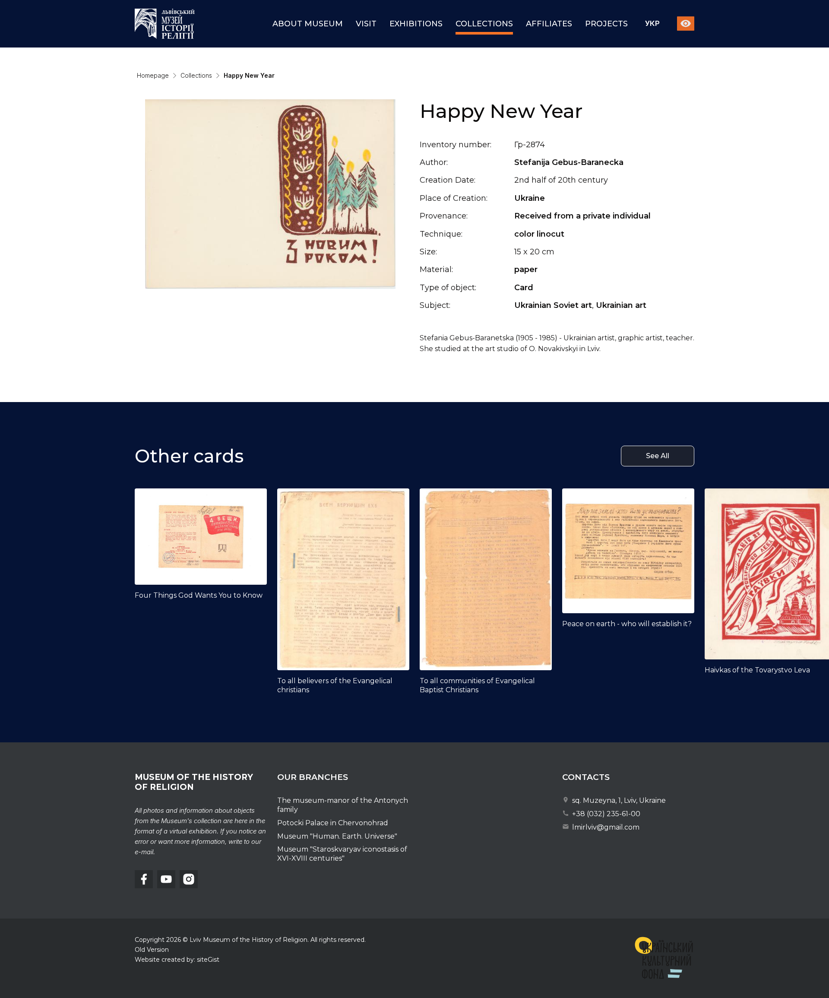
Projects (606, 24)
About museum (307, 24)
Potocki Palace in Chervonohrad (332, 823)
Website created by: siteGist (177, 959)
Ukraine (529, 198)
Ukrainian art (621, 305)
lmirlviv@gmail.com (604, 827)
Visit (366, 24)
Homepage (153, 75)
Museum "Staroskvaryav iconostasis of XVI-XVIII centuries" (342, 853)
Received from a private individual (582, 216)
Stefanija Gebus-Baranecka (568, 162)
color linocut (539, 234)
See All (657, 456)
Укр (652, 24)
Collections (484, 24)
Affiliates (549, 24)
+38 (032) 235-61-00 (605, 814)
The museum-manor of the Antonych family (342, 805)
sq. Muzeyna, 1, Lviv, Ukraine (618, 800)
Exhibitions (416, 24)
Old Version (152, 950)
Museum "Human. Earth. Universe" (337, 836)
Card (523, 287)
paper (526, 269)
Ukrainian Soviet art (553, 305)
